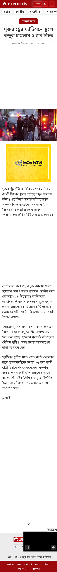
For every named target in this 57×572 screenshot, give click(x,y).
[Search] (45, 4)
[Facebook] (16, 546)
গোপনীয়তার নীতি (23, 568)
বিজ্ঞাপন (36, 568)
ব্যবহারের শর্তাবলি (41, 564)
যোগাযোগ (27, 564)
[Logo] (15, 4)
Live (37, 4)
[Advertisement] (28, 76)
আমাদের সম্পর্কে (14, 564)
